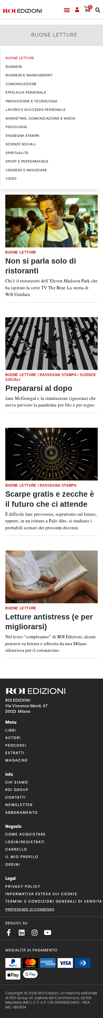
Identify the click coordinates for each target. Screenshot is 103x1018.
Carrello (16, 849)
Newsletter (19, 804)
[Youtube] (47, 932)
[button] (67, 10)
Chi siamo (16, 782)
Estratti (15, 752)
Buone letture (20, 252)
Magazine (16, 760)
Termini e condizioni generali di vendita (53, 901)
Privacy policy (22, 886)
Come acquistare (25, 834)
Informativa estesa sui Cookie (41, 893)
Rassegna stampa (58, 375)
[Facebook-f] (8, 932)
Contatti (15, 797)
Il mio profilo (21, 856)
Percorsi (15, 745)
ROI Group (17, 789)
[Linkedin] (21, 932)
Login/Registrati (25, 841)
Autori (13, 737)
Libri (10, 730)
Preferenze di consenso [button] (29, 909)
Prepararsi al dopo (38, 388)
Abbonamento (21, 812)
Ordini (12, 864)
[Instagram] (34, 932)
